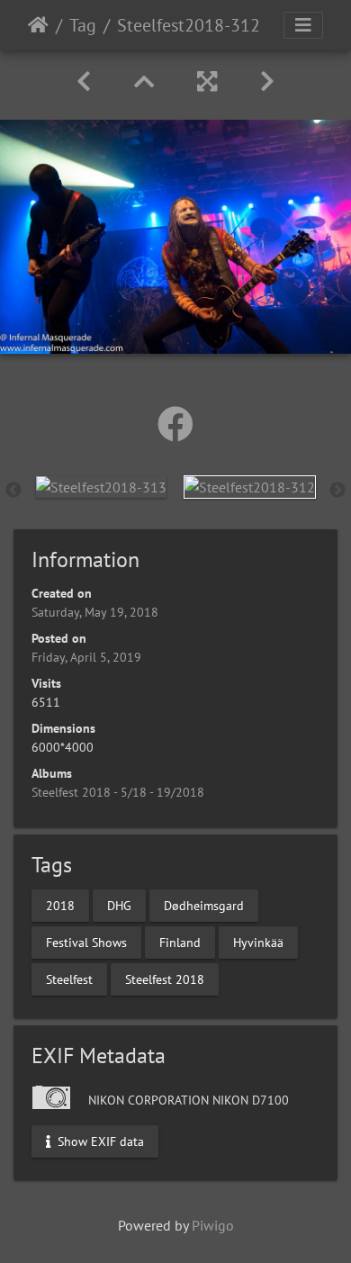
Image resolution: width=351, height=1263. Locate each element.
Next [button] (337, 491)
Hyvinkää (258, 942)
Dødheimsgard (204, 905)
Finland (180, 942)
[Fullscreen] (207, 81)
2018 (60, 905)
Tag (82, 25)
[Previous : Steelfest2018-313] (83, 81)
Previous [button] (13, 491)
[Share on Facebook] (176, 424)
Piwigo (213, 1225)
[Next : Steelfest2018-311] (267, 81)
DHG (119, 905)
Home (38, 25)
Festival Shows (86, 942)
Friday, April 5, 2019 (86, 657)
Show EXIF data (99, 1140)
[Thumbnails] (144, 81)
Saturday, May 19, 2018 (95, 612)
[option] (101, 486)
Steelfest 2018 (164, 978)
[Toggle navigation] (303, 25)
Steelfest (69, 978)
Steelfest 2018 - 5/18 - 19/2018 (118, 792)
